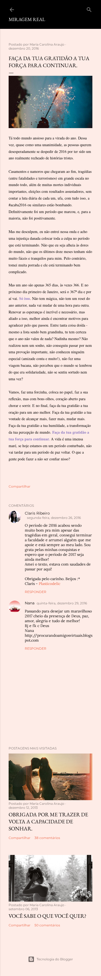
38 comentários (47, 838)
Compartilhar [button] (19, 486)
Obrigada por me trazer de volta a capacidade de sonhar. (48, 821)
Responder (35, 592)
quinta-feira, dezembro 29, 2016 (62, 603)
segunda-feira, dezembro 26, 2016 (54, 518)
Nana (29, 603)
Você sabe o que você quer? (47, 915)
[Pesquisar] (89, 8)
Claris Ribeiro (37, 513)
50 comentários (47, 925)
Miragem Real (27, 19)
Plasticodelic (49, 583)
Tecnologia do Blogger (55, 959)
